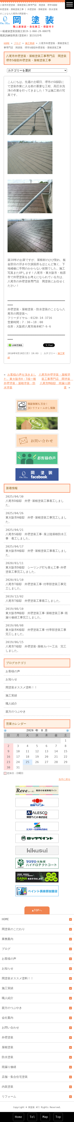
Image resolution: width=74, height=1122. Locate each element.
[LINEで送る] (15, 345)
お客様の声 (13, 671)
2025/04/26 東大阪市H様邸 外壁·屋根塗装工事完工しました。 (36, 517)
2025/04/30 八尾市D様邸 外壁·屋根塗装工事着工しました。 (35, 501)
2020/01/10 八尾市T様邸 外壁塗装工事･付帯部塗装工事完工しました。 (36, 584)
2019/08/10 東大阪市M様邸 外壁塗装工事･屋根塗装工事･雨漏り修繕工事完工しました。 (37, 613)
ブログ (17, 43)
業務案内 (7, 939)
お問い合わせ (10, 1027)
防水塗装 (7, 1057)
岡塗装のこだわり (13, 929)
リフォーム (9, 1096)
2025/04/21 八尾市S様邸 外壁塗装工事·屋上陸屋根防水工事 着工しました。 (36, 534)
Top (58, 1117)
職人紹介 (11, 703)
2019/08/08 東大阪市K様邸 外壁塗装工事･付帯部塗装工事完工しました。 (36, 630)
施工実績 (29, 43)
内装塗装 (7, 1086)
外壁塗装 (7, 1037)
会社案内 (7, 1017)
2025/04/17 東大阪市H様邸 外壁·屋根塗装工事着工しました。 (36, 551)
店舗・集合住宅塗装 (15, 1076)
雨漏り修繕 (9, 1067)
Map (45, 1117)
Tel (32, 1117)
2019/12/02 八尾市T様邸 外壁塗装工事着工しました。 (34, 598)
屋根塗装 (7, 1047)
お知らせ (11, 679)
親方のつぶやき (16, 711)
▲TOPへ (37, 910)
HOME (7, 43)
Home (18, 1117)
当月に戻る (64, 779)
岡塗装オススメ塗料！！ (21, 687)
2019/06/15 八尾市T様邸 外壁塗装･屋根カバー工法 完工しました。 (36, 646)
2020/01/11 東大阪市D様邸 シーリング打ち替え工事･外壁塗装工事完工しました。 (36, 567)
